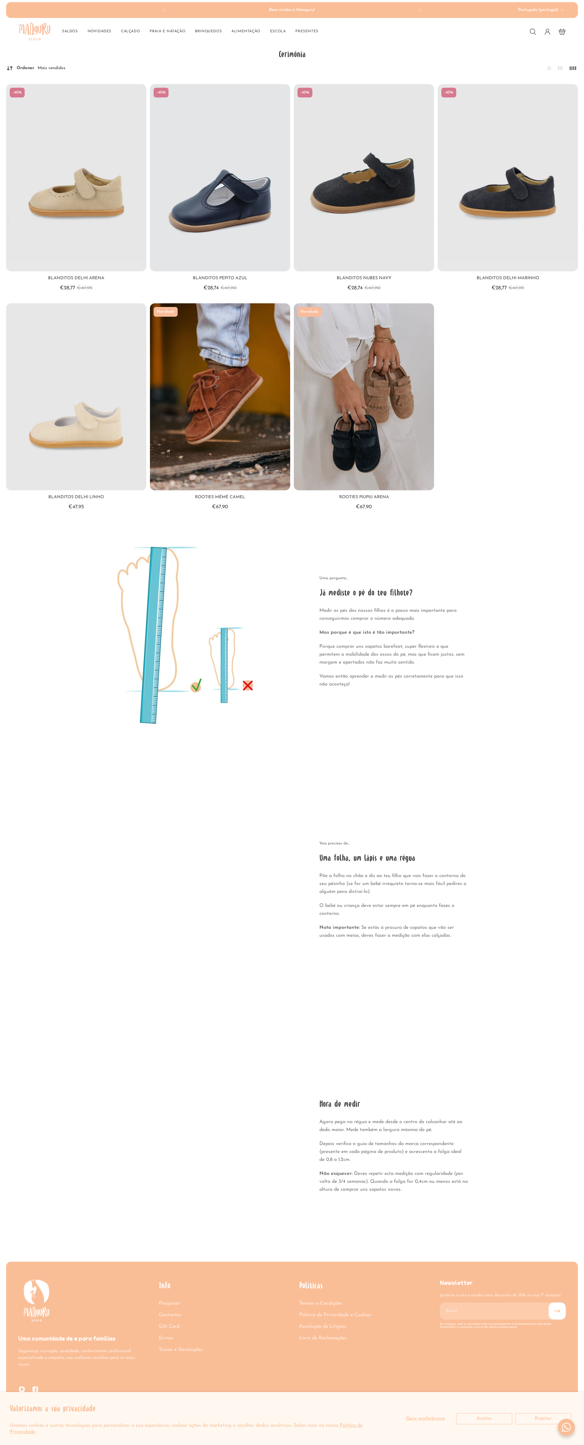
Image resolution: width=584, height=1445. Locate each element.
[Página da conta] (547, 31)
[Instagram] (22, 1389)
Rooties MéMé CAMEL (220, 497)
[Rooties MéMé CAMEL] (220, 397)
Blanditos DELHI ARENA (76, 278)
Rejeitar (543, 1418)
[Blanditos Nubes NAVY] (364, 177)
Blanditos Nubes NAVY (364, 278)
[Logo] (34, 31)
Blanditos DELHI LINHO (76, 497)
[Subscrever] (557, 1311)
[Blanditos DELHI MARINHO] (508, 177)
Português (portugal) (538, 10)
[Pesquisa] (533, 31)
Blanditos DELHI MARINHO (508, 278)
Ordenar (41, 68)
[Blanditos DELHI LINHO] (76, 397)
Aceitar (484, 1418)
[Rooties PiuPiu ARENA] (364, 397)
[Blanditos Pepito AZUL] (220, 177)
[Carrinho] (562, 31)
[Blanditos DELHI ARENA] (76, 177)
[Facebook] (35, 1389)
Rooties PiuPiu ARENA (364, 497)
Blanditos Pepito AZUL (220, 278)
